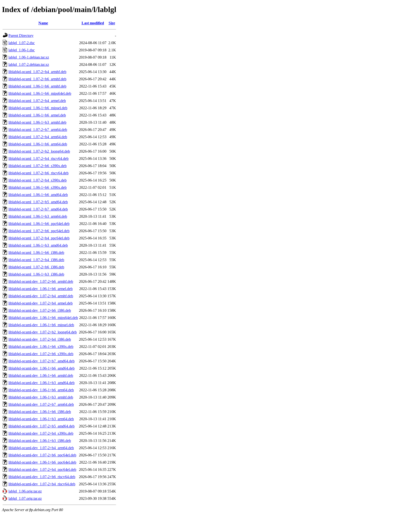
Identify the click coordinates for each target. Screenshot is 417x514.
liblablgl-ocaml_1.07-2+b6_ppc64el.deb (39, 231)
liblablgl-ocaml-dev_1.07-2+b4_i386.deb (39, 339)
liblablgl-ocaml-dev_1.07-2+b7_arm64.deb (41, 404)
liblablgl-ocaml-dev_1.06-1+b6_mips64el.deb (43, 318)
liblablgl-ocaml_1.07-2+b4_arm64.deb (37, 137)
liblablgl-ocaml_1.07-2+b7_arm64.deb (37, 130)
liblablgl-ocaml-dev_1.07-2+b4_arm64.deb (41, 448)
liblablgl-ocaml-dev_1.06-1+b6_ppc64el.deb (42, 462)
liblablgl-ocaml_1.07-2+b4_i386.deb (36, 260)
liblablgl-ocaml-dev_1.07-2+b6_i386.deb (39, 310)
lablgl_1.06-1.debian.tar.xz (28, 57)
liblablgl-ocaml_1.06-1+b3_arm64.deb (37, 216)
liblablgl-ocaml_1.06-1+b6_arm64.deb (37, 144)
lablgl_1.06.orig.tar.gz (25, 491)
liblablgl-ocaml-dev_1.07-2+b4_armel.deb (40, 303)
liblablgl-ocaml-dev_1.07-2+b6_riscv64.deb (41, 477)
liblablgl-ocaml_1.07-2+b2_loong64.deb (39, 151)
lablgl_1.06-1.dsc (21, 50)
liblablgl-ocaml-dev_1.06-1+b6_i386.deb (39, 412)
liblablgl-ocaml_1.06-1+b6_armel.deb (37, 115)
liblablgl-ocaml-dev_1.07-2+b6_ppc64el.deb (42, 455)
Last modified (93, 23)
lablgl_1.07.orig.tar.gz (25, 498)
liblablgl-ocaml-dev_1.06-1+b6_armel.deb (40, 289)
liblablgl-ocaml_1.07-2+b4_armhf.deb (37, 72)
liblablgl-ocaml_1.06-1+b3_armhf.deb (37, 122)
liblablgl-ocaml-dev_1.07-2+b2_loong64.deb (42, 332)
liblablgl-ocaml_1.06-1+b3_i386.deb (36, 274)
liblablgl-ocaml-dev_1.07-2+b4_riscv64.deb (41, 484)
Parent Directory (21, 36)
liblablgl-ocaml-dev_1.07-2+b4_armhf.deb (40, 296)
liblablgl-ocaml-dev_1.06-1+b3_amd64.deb (41, 383)
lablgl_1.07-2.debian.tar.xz (28, 64)
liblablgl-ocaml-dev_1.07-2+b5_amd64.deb (41, 426)
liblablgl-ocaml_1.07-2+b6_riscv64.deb (38, 173)
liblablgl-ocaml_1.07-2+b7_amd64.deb (38, 209)
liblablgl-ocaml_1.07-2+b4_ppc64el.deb (39, 238)
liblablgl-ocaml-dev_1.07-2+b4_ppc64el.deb (42, 469)
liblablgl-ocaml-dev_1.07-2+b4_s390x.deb (40, 433)
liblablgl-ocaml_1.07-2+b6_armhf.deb (37, 79)
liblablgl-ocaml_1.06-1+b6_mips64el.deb (39, 93)
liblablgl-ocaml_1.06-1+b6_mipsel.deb (37, 108)
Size (112, 23)
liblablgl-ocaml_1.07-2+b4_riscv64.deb (38, 158)
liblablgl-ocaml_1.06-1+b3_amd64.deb (38, 245)
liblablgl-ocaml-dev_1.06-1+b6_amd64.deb (41, 368)
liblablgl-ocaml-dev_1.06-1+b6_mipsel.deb (41, 325)
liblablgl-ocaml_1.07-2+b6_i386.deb (36, 267)
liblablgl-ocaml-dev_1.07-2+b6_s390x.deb (40, 354)
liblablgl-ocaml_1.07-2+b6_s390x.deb (37, 166)
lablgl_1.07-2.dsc (21, 43)
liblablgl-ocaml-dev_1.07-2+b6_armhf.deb (40, 281)
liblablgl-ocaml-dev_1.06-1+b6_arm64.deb (41, 390)
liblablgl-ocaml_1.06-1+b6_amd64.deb (38, 195)
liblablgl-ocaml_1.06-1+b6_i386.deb (36, 252)
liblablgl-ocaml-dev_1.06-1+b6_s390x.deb (40, 347)
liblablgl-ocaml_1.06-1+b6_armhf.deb (37, 86)
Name (43, 23)
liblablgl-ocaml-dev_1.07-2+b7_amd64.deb (41, 361)
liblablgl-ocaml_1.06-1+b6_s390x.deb (37, 187)
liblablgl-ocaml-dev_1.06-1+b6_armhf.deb (40, 375)
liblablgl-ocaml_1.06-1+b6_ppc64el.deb (39, 224)
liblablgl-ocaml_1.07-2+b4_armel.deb (37, 101)
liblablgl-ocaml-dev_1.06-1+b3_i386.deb (39, 441)
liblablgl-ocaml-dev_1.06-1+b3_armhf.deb (40, 397)
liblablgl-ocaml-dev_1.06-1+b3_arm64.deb (41, 419)
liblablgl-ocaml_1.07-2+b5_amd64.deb (38, 202)
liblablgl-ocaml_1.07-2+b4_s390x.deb (37, 180)
